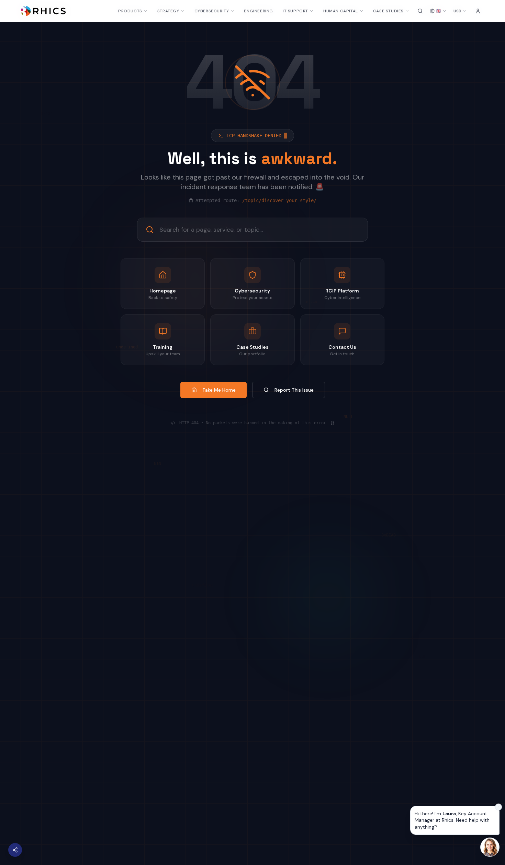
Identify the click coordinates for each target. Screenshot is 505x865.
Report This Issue (294, 390)
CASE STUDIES (388, 11)
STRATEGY (168, 11)
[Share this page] (15, 850)
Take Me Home (219, 390)
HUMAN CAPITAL (340, 11)
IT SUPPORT (295, 11)
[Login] (478, 10)
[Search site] (420, 10)
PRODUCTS (130, 11)
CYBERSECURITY (211, 11)
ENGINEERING (258, 11)
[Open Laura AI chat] (490, 847)
